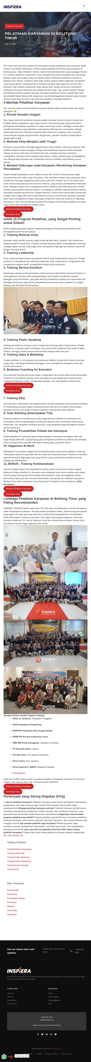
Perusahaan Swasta (16, 898)
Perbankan (12, 902)
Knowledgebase (54, 1000)
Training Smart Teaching (17, 865)
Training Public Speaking (18, 857)
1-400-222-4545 (47, 1017)
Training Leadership (15, 853)
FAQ (50, 1004)
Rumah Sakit (12, 890)
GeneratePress (55, 1049)
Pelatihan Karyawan (14, 26)
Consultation (11, 1000)
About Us (10, 993)
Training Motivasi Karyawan (19, 849)
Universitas (12, 910)
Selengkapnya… (20, 773)
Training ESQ (13, 869)
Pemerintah (12, 894)
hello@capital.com (47, 1020)
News (50, 993)
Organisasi (12, 914)
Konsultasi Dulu (13, 214)
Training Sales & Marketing (19, 861)
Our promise (12, 1004)
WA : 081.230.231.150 (13, 835)
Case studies (53, 997)
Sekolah (10, 906)
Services (10, 997)
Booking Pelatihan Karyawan (18, 209)
